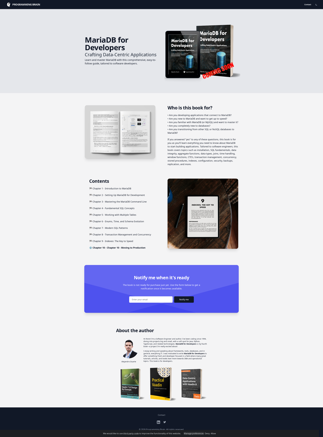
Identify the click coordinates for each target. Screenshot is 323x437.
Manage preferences (194, 433)
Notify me (184, 299)
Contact (307, 4)
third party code (131, 433)
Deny (207, 433)
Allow (213, 433)
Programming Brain (155, 429)
